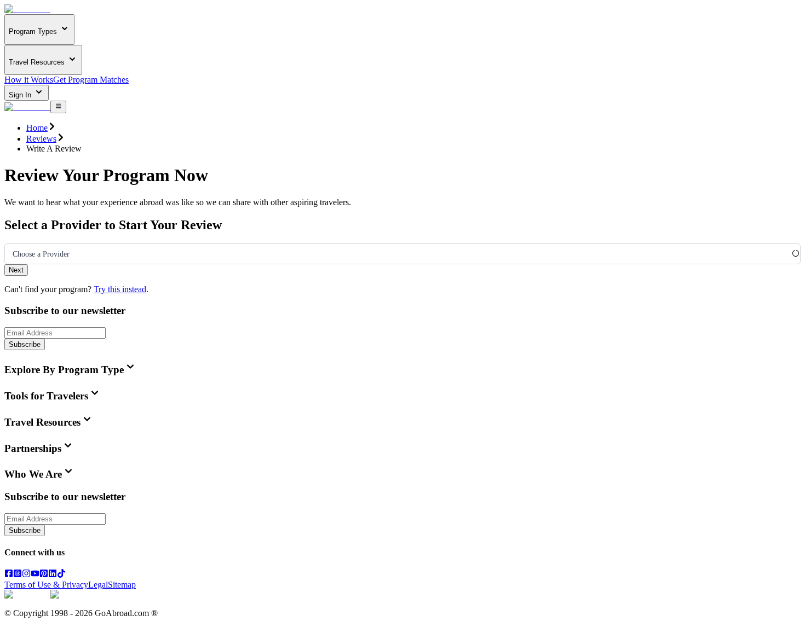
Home (37, 127)
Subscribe (25, 344)
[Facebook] (8, 574)
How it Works (28, 79)
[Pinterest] (43, 574)
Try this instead (120, 289)
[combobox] (13, 254)
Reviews (41, 138)
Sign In (21, 95)
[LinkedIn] (52, 574)
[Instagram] (26, 574)
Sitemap (122, 584)
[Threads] (17, 574)
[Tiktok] (61, 574)
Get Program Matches (91, 79)
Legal (98, 584)
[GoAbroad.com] (27, 9)
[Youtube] (35, 574)
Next (16, 270)
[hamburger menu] (58, 107)
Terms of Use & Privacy (46, 584)
